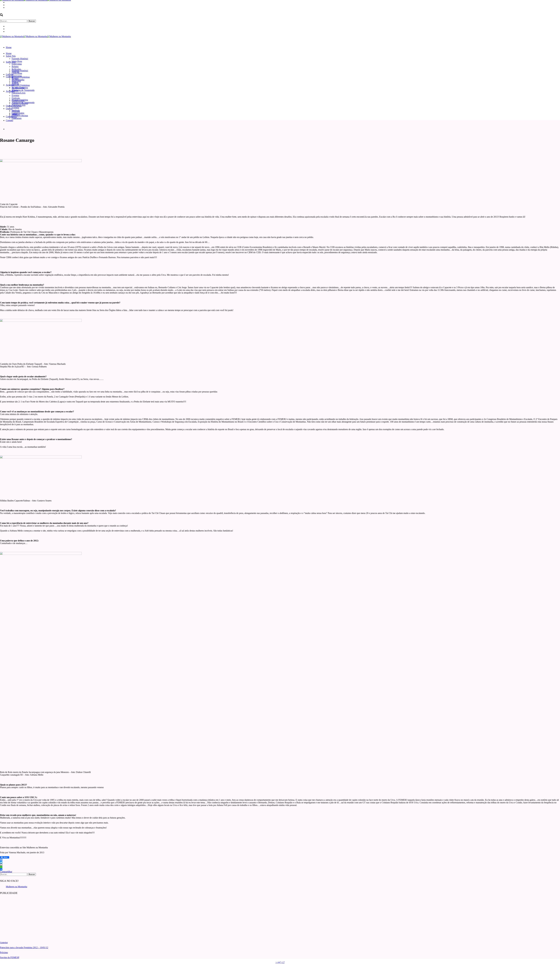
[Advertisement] (22, 916)
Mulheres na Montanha (16, 886)
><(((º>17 (280, 962)
